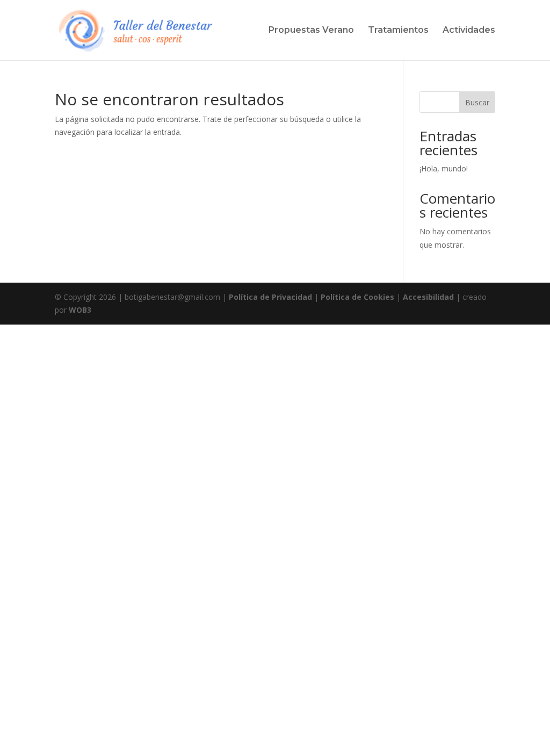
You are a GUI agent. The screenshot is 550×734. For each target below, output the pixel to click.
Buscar (477, 102)
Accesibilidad (428, 297)
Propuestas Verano (311, 30)
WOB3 (80, 310)
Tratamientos (398, 30)
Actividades (469, 30)
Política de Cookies (357, 297)
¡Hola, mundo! (443, 168)
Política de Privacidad (270, 297)
